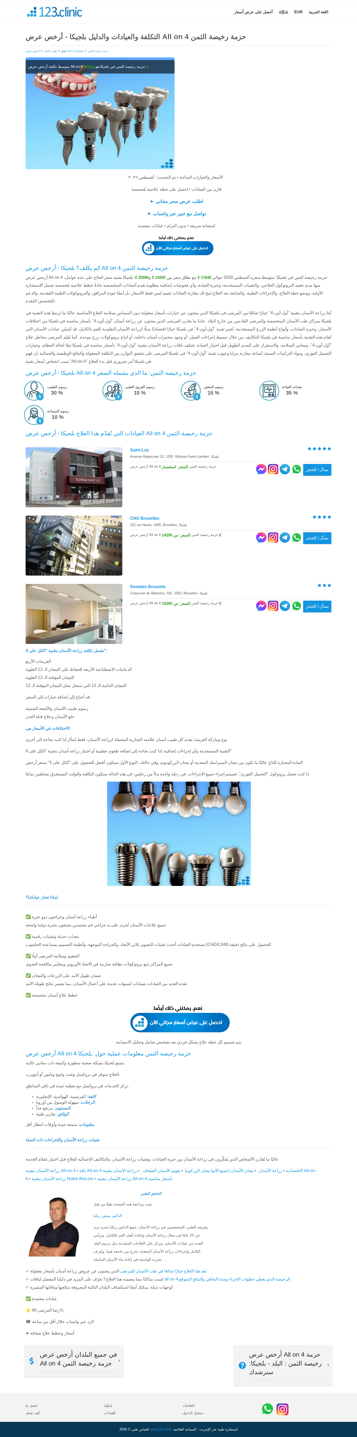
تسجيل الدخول (193, 1413)
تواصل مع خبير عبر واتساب (179, 213)
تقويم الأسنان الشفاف (161, 1170)
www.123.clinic (161, 1429)
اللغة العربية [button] (318, 12)
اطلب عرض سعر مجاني (179, 201)
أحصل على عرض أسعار (253, 12)
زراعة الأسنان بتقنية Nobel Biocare (63, 1178)
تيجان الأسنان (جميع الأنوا (232, 1170)
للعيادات (110, 1413)
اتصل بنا (31, 1406)
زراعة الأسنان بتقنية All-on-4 (51, 1170)
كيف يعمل (33, 1413)
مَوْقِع (63, 51)
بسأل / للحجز (317, 469)
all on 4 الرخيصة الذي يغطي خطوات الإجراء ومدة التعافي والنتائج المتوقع (227, 1279)
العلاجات (188, 1406)
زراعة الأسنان (270, 1170)
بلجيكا (80, 51)
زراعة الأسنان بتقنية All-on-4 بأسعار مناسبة (134, 1178)
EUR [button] (298, 12)
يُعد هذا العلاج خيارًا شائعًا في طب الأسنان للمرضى (163, 1271)
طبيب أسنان (50, 51)
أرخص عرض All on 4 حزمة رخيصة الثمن (67, 51)
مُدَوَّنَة (283, 12)
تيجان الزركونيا (197, 1170)
